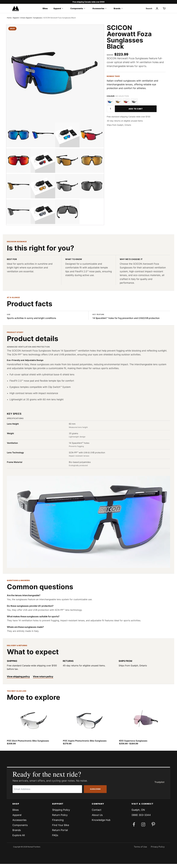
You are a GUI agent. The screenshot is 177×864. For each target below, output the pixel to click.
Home (9, 18)
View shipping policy (18, 676)
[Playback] (11, 564)
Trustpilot (159, 782)
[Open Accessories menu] (106, 8)
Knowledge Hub (101, 820)
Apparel (57, 8)
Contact (96, 809)
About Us (97, 815)
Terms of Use (140, 846)
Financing (58, 820)
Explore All (18, 835)
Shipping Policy (61, 809)
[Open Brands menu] (123, 8)
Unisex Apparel (26, 18)
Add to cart (136, 109)
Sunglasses (37, 18)
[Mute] (16, 564)
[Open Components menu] (85, 8)
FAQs (55, 835)
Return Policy (60, 815)
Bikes (45, 8)
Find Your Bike (60, 825)
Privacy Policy (158, 846)
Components (76, 8)
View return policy (43, 676)
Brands (117, 8)
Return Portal (60, 830)
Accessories (98, 8)
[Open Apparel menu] (63, 8)
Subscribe (95, 789)
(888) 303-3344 (141, 815)
